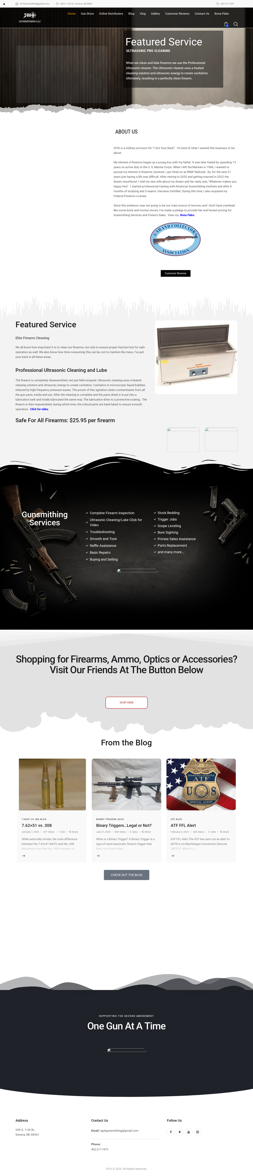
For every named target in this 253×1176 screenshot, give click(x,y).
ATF (173, 819)
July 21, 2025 (103, 831)
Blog (43, 819)
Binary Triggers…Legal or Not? (124, 825)
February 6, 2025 (180, 831)
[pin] (180, 1132)
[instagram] (198, 1132)
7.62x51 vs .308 (30, 819)
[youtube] (189, 1132)
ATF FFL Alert (183, 825)
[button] (73, 832)
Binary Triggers (106, 819)
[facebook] (171, 1132)
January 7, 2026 (30, 831)
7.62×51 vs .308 (37, 825)
